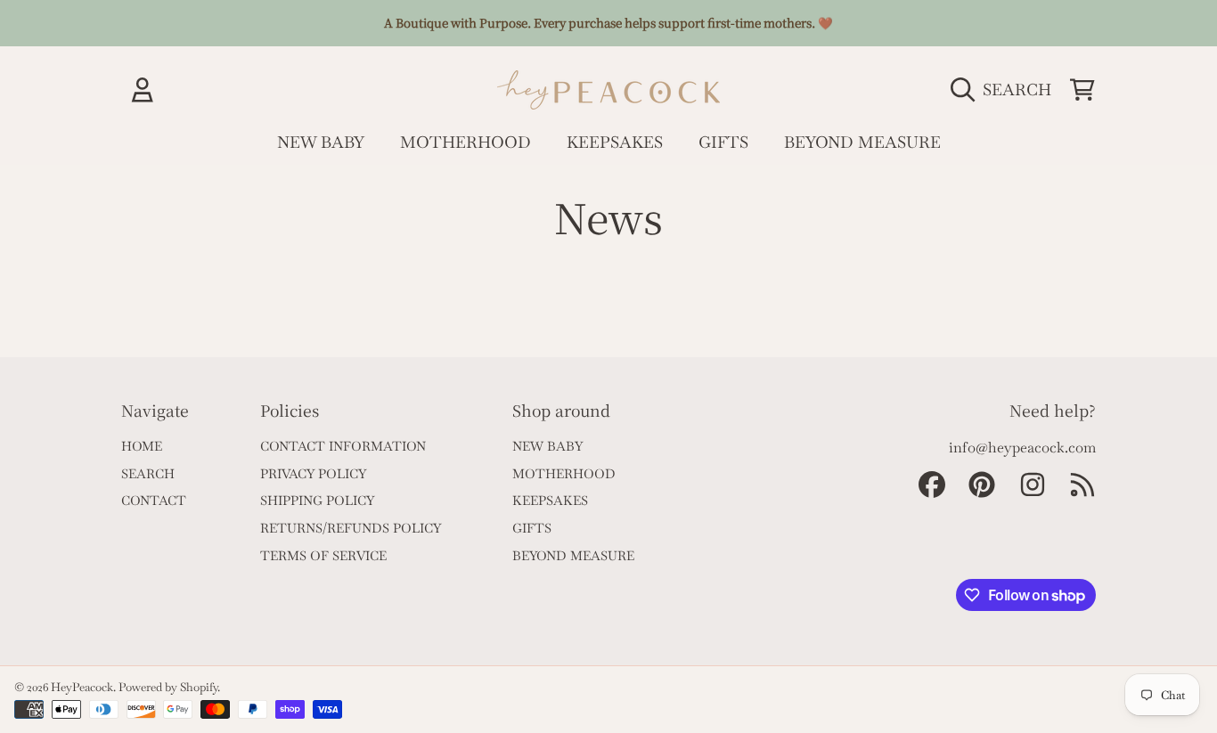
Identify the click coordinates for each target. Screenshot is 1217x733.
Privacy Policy (313, 474)
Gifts (531, 528)
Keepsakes (550, 501)
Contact (153, 501)
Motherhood (564, 474)
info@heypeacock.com (1022, 447)
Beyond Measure (573, 556)
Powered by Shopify (167, 687)
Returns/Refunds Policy (350, 528)
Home (141, 446)
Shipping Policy (317, 501)
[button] (1005, 89)
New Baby (547, 446)
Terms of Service (323, 556)
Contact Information (343, 446)
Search (148, 474)
